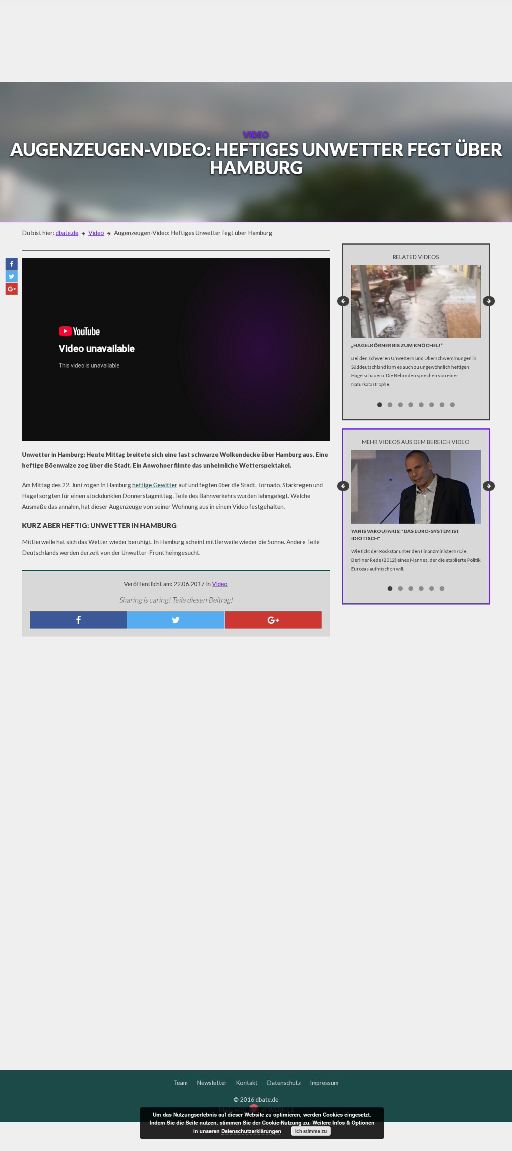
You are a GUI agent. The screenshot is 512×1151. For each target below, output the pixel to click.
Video (96, 232)
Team (181, 1082)
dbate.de (67, 232)
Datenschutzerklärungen (251, 1131)
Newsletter (212, 1082)
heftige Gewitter (154, 484)
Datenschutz (284, 1082)
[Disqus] (176, 749)
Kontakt (247, 1082)
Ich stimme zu (311, 1131)
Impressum (324, 1082)
